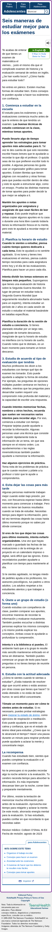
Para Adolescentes (40, 5)
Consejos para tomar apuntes (21, 872)
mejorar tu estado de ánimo (24, 715)
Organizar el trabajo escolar (20, 853)
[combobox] (35, 11)
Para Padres (9, 5)
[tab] (37, 842)
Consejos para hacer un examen (22, 857)
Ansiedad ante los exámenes (20, 861)
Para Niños (23, 5)
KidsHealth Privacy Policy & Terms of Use (25, 898)
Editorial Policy (25, 895)
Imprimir (27, 881)
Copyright (25, 901)
